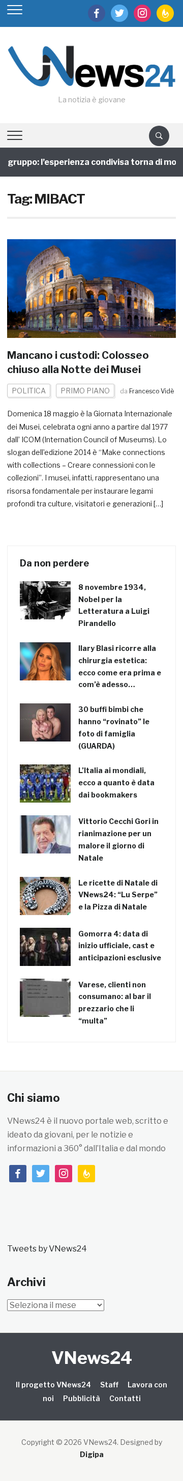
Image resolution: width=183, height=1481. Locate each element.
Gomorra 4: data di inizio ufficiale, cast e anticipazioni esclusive (119, 945)
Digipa (92, 1454)
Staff (109, 1384)
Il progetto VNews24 (53, 1384)
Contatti (125, 1398)
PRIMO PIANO (85, 390)
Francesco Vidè (151, 391)
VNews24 (91, 1357)
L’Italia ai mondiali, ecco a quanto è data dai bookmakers (116, 782)
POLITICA (29, 390)
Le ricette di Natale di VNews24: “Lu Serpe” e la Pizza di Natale (118, 895)
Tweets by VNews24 (47, 1249)
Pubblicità (81, 1398)
